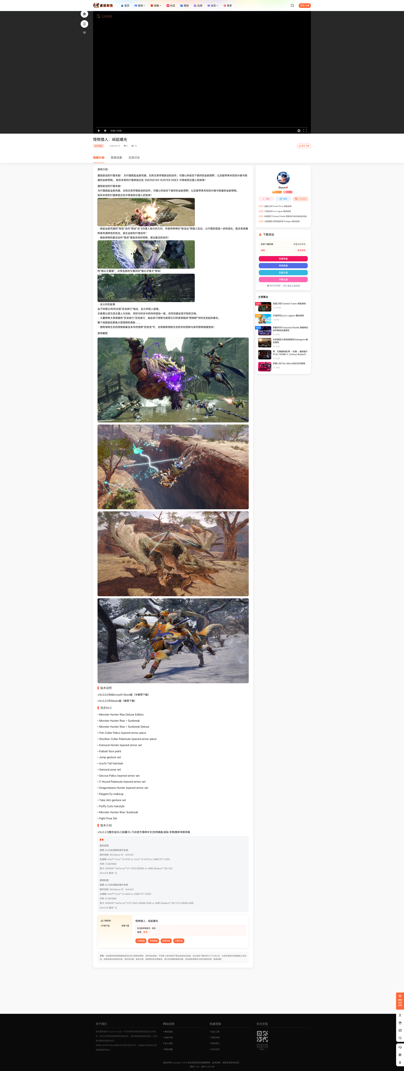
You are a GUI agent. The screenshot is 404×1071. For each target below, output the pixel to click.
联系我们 (215, 1043)
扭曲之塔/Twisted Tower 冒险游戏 (274, 206)
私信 (285, 199)
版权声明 (169, 1037)
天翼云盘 (179, 941)
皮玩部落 (191, 1063)
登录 (145, 931)
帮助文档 (215, 1037)
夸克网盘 (153, 941)
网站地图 (169, 1049)
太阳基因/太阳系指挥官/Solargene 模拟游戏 (279, 221)
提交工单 (215, 1032)
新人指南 (169, 1043)
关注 (268, 199)
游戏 (140, 5)
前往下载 (305, 146)
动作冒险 (98, 145)
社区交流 (215, 1049)
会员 (213, 5)
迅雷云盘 (166, 941)
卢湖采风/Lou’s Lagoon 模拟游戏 (274, 211)
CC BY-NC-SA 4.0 (107, 1045)
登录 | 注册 (304, 5)
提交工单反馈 (293, 285)
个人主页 (302, 199)
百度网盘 (141, 941)
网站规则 (169, 1032)
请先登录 (301, 250)
